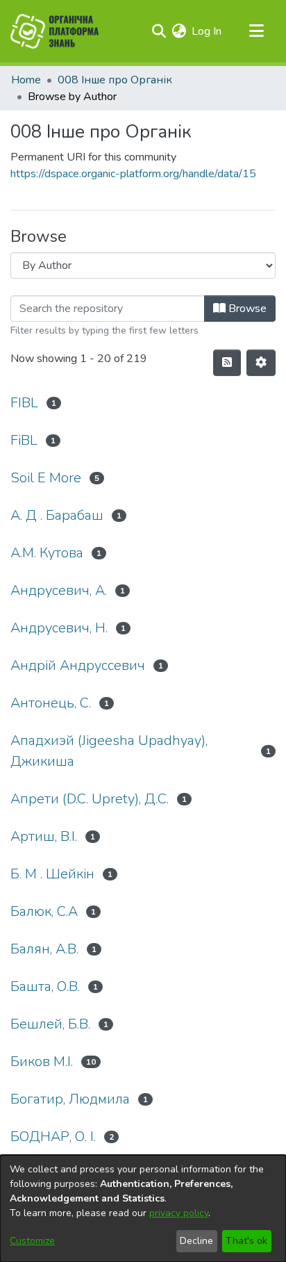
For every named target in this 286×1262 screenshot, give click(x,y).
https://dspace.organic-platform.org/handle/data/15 (133, 173)
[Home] (54, 31)
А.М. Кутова (46, 552)
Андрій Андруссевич (77, 665)
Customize (32, 1240)
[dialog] (143, 1208)
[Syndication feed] (227, 363)
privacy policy (178, 1213)
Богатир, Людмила (70, 1099)
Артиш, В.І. (43, 836)
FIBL (24, 402)
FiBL (23, 440)
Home (26, 80)
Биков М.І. (41, 1061)
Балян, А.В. (44, 949)
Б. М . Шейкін (52, 873)
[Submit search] (158, 31)
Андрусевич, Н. (59, 627)
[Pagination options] (261, 363)
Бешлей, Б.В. (50, 1024)
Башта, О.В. (45, 986)
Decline (196, 1240)
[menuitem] (178, 31)
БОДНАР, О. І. (53, 1136)
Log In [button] (207, 31)
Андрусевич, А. (58, 590)
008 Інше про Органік (115, 80)
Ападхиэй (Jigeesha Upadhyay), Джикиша (109, 751)
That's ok (246, 1240)
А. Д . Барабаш (56, 515)
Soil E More (45, 477)
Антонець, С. (50, 703)
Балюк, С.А (44, 911)
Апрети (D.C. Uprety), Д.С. (89, 798)
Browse (246, 308)
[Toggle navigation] (256, 31)
